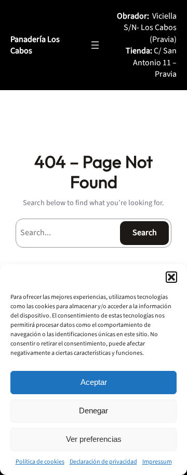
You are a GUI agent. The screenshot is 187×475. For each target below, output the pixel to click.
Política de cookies (40, 461)
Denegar (93, 410)
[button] (171, 277)
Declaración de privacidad (103, 461)
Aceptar (94, 382)
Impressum (157, 461)
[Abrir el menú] (95, 45)
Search (144, 232)
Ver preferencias (94, 439)
